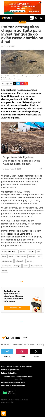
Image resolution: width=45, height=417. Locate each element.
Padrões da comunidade (10, 382)
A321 (39, 256)
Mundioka (6, 345)
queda (26, 266)
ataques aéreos (7, 261)
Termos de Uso (19, 366)
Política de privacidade (10, 370)
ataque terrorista (36, 266)
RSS (23, 382)
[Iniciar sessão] (36, 17)
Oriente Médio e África (9, 251)
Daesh (11, 256)
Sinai (4, 256)
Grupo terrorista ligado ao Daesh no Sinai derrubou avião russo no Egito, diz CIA (21, 160)
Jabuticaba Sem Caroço (24, 345)
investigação (6, 266)
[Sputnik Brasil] (7, 19)
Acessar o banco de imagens (12, 79)
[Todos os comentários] (3, 413)
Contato (29, 366)
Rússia (4, 270)
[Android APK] (8, 393)
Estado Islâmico (21, 256)
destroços (17, 266)
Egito (38, 251)
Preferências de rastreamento (13, 386)
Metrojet (32, 256)
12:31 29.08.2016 (7, 46)
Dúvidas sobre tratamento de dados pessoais (18, 377)
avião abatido (20, 261)
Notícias (31, 251)
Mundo (22, 251)
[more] (40, 168)
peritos (29, 261)
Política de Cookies (8, 373)
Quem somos (6, 366)
